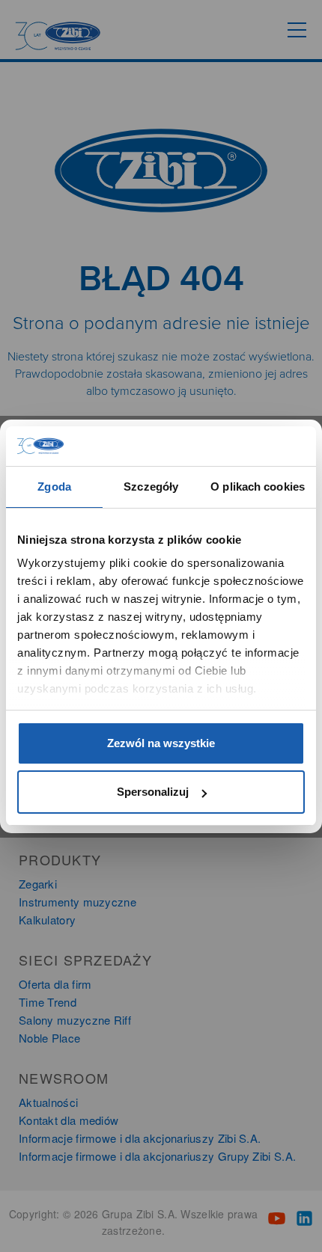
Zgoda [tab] (54, 486)
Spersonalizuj (153, 791)
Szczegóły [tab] (151, 486)
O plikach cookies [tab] (257, 486)
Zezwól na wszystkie (161, 743)
